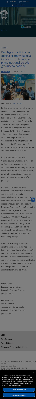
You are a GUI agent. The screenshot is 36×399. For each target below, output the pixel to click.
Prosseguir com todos (19, 395)
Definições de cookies (19, 389)
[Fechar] (33, 373)
